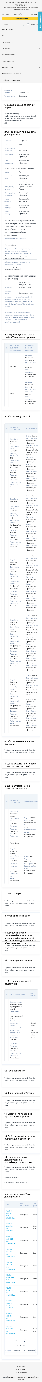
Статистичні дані (33, 14)
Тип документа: (7, 42)
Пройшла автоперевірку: (11, 80)
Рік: (3, 36)
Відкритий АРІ (18, 14)
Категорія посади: (8, 55)
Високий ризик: (7, 67)
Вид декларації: (7, 29)
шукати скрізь (35, 24)
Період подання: (8, 61)
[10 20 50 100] (20, 1341)
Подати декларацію (21, 18)
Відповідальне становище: (11, 74)
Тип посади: (6, 48)
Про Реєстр (6, 14)
